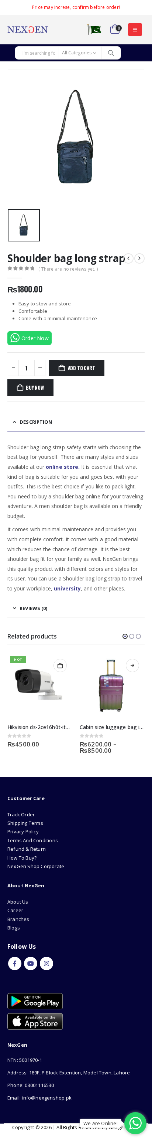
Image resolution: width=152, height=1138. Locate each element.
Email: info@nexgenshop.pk (39, 1097)
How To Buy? (22, 857)
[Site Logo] (27, 29)
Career (15, 910)
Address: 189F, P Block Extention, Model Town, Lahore (68, 1072)
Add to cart (81, 368)
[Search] (111, 53)
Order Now (35, 338)
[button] (135, 29)
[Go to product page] (112, 685)
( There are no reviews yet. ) (68, 269)
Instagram (46, 963)
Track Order (21, 814)
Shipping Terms (25, 823)
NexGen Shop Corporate (35, 866)
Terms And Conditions (32, 840)
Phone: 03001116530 (30, 1085)
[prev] (128, 258)
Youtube (30, 963)
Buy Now (35, 387)
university (67, 588)
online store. (63, 466)
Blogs (13, 927)
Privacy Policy (23, 831)
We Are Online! (100, 1123)
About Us (18, 901)
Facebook (14, 963)
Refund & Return (26, 849)
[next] (139, 258)
